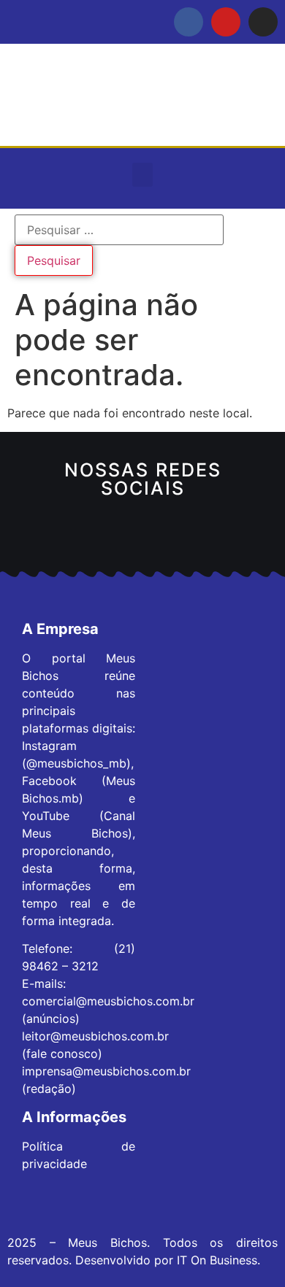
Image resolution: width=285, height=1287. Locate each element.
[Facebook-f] (188, 21)
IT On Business (217, 1260)
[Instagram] (263, 21)
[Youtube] (225, 21)
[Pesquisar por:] (119, 229)
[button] (142, 175)
